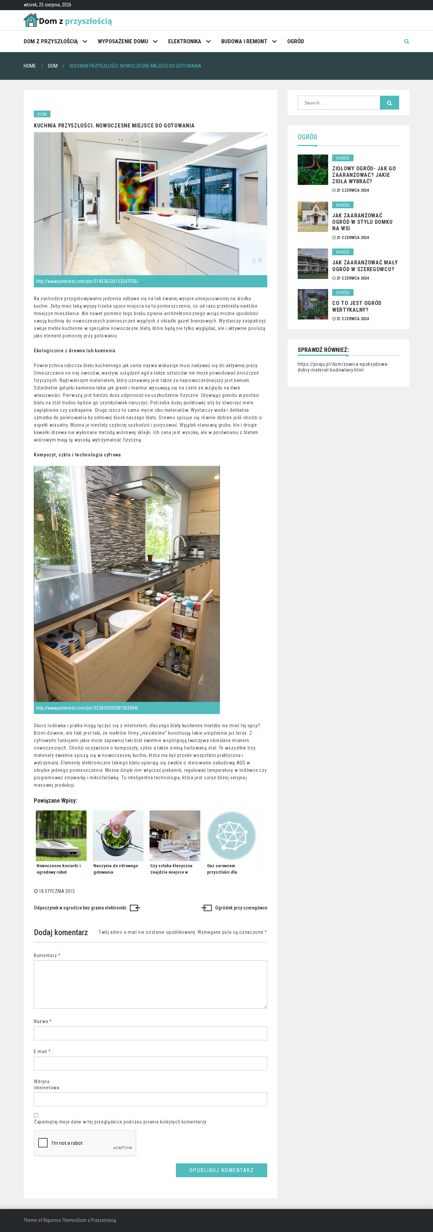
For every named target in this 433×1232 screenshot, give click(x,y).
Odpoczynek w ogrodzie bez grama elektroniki (80, 907)
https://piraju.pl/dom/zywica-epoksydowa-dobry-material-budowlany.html (343, 367)
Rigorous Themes (60, 1220)
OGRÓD (295, 41)
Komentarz (47, 955)
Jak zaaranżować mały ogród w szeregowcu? (365, 265)
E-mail (42, 1051)
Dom (42, 114)
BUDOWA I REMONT (244, 41)
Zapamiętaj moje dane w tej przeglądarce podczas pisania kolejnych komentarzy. (121, 1121)
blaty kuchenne (186, 725)
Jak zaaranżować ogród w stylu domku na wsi (362, 222)
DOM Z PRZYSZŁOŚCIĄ (51, 41)
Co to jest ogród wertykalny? (357, 306)
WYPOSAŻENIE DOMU (123, 41)
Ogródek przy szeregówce (241, 907)
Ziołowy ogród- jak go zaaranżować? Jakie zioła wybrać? (364, 175)
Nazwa (43, 1021)
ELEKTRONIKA (184, 41)
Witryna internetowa (47, 1084)
